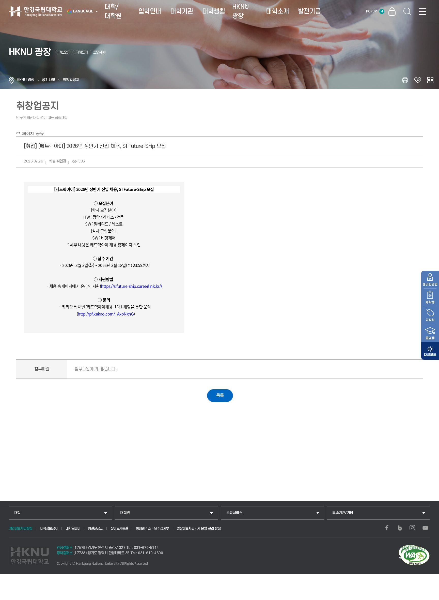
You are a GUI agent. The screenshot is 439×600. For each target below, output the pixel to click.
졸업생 (430, 338)
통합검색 (407, 11)
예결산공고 (95, 528)
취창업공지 (71, 80)
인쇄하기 (405, 80)
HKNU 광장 (240, 11)
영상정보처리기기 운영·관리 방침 (199, 528)
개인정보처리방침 (20, 528)
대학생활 (213, 11)
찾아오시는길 (119, 528)
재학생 (430, 302)
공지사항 (48, 80)
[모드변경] (430, 351)
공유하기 (430, 80)
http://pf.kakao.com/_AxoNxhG (106, 314)
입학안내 (149, 11)
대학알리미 (73, 528)
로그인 (392, 11)
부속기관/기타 (342, 513)
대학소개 (277, 11)
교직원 (430, 320)
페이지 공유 (32, 133)
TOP (429, 594)
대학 (17, 513)
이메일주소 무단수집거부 (152, 528)
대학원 (125, 513)
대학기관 (181, 11)
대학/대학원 (113, 11)
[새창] (387, 528)
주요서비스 (234, 513)
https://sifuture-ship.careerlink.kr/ (131, 286)
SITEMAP (422, 11)
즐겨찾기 (417, 80)
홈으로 (12, 80)
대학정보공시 (49, 528)
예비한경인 (430, 284)
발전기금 (309, 11)
